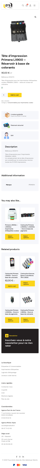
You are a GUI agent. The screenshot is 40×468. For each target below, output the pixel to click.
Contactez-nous (6, 387)
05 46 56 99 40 (6, 444)
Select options (10, 236)
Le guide (4, 390)
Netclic (35, 460)
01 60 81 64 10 (6, 418)
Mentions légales (7, 396)
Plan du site (5, 399)
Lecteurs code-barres (8, 375)
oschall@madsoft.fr (8, 425)
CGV (3, 393)
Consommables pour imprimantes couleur (20, 102)
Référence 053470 (11, 151)
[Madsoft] (8, 8)
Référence (7, 77)
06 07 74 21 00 (6, 428)
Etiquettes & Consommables (11, 366)
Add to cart (15, 95)
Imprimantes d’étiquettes (10, 369)
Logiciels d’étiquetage (8, 372)
